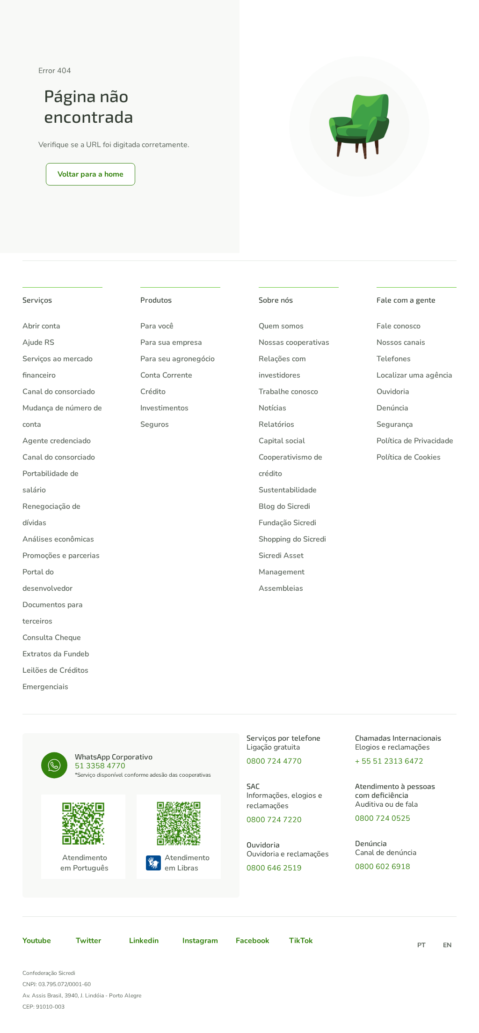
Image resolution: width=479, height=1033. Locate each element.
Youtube (36, 941)
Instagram (200, 941)
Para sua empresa (171, 342)
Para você (157, 326)
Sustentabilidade (288, 490)
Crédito (153, 391)
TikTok (301, 941)
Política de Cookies (409, 457)
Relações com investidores (282, 367)
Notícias (272, 408)
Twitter (88, 941)
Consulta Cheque (51, 637)
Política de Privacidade (415, 441)
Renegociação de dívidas (51, 514)
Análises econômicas (58, 539)
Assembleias (281, 588)
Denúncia (392, 408)
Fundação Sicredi (287, 523)
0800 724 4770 (274, 761)
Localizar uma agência (414, 375)
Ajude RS (38, 342)
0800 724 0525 (382, 818)
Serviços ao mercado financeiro (57, 367)
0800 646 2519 (274, 868)
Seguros (154, 424)
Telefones (394, 359)
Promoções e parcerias (61, 555)
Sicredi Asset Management (282, 563)
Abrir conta (41, 326)
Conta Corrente (166, 375)
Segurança (395, 424)
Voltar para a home (90, 174)
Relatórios (276, 424)
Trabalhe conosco (288, 391)
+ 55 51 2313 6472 (389, 761)
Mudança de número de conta (62, 416)
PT (421, 945)
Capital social (282, 441)
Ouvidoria (393, 391)
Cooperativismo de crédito (290, 465)
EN (447, 945)
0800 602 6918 (382, 867)
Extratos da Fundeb (55, 654)
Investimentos (164, 408)
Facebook (252, 941)
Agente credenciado (56, 441)
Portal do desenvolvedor (47, 580)
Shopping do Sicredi (292, 539)
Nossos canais (401, 342)
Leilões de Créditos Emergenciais (55, 678)
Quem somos (281, 326)
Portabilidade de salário (50, 481)
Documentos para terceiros (52, 613)
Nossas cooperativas (294, 342)
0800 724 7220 (274, 820)
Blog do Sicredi (284, 506)
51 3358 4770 (100, 766)
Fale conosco (399, 326)
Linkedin (144, 941)
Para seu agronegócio (177, 359)
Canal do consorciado (58, 391)
